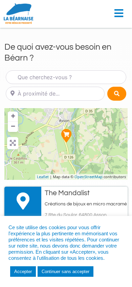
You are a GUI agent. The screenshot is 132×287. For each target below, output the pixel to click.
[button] (121, 10)
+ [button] (13, 116)
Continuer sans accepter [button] (65, 271)
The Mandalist (67, 193)
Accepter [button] (23, 271)
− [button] (13, 126)
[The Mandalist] (66, 135)
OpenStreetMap (88, 176)
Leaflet (43, 176)
